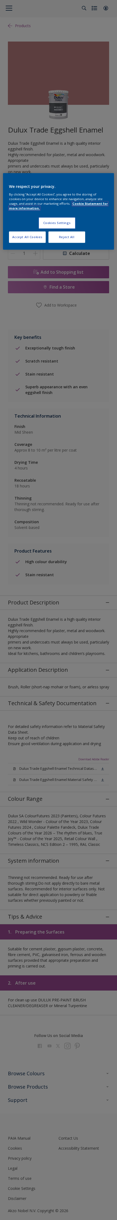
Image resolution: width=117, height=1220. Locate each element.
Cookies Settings (57, 223)
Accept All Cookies (27, 237)
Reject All (67, 237)
